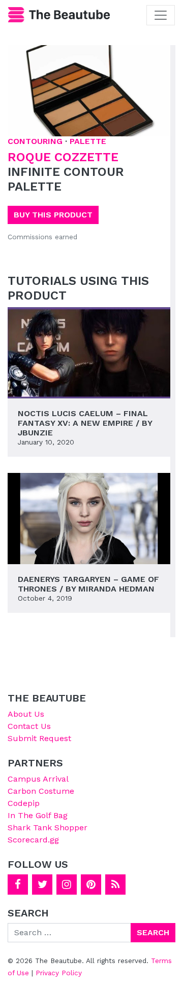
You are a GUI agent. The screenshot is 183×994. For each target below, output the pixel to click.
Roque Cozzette (63, 157)
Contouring (35, 141)
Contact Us (29, 726)
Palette (88, 141)
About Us (26, 714)
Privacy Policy (59, 973)
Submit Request (39, 738)
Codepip (24, 803)
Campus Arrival (38, 779)
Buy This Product (53, 214)
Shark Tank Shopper (47, 827)
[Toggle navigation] (160, 15)
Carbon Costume (41, 791)
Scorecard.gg (33, 839)
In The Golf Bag (38, 815)
